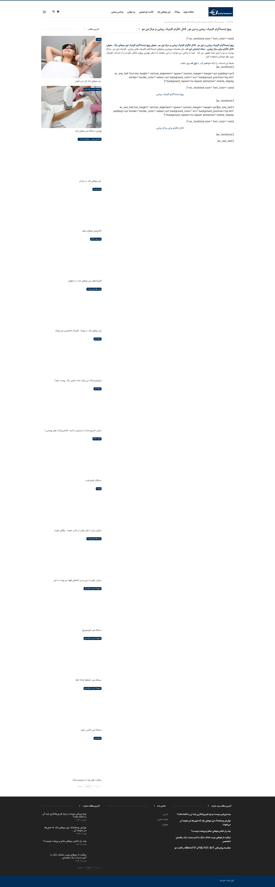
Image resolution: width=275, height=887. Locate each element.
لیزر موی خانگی (96, 239)
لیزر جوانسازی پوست (94, 289)
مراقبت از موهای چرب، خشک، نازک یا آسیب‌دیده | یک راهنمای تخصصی (203, 839)
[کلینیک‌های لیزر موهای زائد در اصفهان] (71, 257)
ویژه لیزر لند (97, 189)
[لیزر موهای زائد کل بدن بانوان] (71, 57)
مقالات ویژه (188, 12)
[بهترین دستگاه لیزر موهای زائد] (71, 107)
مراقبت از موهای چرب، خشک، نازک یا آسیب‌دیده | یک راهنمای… (68, 856)
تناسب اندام (97, 439)
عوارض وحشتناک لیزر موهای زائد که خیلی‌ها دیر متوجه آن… (65, 829)
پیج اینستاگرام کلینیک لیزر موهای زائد (132, 45)
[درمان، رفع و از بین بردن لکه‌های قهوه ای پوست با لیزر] (71, 556)
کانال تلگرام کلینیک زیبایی (183, 45)
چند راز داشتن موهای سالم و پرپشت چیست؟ (211, 831)
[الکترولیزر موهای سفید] (71, 207)
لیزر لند (193, 63)
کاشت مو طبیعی (146, 12)
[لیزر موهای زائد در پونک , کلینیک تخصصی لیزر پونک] (71, 307)
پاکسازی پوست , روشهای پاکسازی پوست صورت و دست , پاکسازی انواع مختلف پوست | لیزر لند (89, 139)
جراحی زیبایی (117, 12)
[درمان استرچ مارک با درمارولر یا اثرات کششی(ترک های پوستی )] (71, 406)
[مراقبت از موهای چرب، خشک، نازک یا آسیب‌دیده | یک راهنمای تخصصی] (95, 859)
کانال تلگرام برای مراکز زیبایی (170, 128)
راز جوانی (131, 12)
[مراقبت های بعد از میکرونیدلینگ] (71, 756)
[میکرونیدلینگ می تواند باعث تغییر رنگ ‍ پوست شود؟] (71, 356)
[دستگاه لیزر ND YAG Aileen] (71, 656)
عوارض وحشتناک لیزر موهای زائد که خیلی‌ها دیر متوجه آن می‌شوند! (205, 823)
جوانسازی (97, 339)
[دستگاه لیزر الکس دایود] (71, 706)
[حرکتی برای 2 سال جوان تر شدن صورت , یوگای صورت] (71, 506)
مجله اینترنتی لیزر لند (195, 49)
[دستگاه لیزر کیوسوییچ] (71, 606)
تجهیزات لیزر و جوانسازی (92, 89)
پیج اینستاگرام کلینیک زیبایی (220, 45)
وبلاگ (177, 12)
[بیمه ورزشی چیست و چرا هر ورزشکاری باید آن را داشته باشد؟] (95, 818)
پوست (99, 39)
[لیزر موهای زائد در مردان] (71, 157)
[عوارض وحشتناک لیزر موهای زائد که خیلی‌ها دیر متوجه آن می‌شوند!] (95, 831)
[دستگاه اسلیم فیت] (71, 456)
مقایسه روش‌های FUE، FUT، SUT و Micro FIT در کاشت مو (203, 848)
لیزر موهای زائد (163, 12)
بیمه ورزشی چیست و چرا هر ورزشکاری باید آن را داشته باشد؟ (204, 814)
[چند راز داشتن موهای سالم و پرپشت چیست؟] (95, 845)
